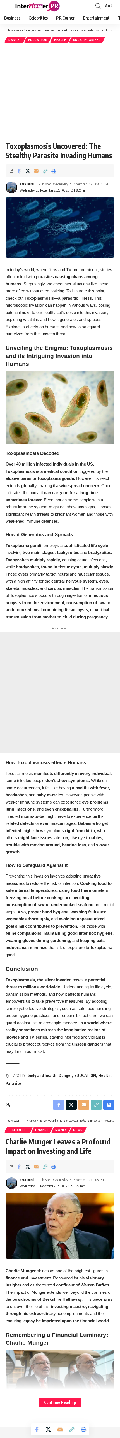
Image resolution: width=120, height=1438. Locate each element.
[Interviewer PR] (37, 6)
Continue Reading (60, 1402)
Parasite (13, 1083)
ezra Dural (27, 184)
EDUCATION (85, 1075)
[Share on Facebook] (19, 170)
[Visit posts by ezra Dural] (11, 187)
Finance (42, 1130)
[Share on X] (28, 170)
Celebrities (18, 1130)
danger (15, 39)
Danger (65, 1075)
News (78, 1130)
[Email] (36, 170)
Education (37, 39)
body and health (42, 1075)
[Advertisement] (60, 92)
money (61, 1130)
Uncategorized (87, 39)
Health (60, 39)
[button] (10, 6)
